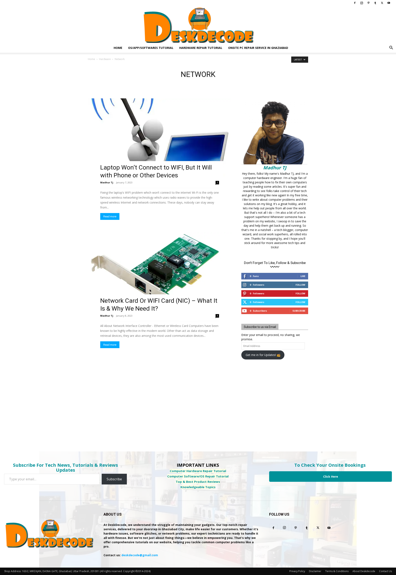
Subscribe (298, 310)
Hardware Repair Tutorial (200, 48)
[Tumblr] (375, 3)
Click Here (330, 476)
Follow (300, 284)
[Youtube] (389, 3)
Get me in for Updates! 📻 (263, 355)
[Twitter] (382, 3)
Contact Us (385, 571)
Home (118, 48)
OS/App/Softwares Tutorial (150, 48)
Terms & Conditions (337, 571)
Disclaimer (315, 571)
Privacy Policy (297, 571)
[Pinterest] (368, 3)
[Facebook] (355, 3)
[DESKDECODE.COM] (198, 24)
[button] (391, 48)
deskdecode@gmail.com (139, 555)
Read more (109, 216)
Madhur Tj (106, 182)
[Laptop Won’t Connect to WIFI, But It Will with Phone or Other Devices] (159, 138)
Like (303, 276)
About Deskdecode (363, 571)
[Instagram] (361, 3)
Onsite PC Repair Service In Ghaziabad (258, 48)
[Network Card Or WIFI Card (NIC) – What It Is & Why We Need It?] (159, 271)
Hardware (105, 59)
